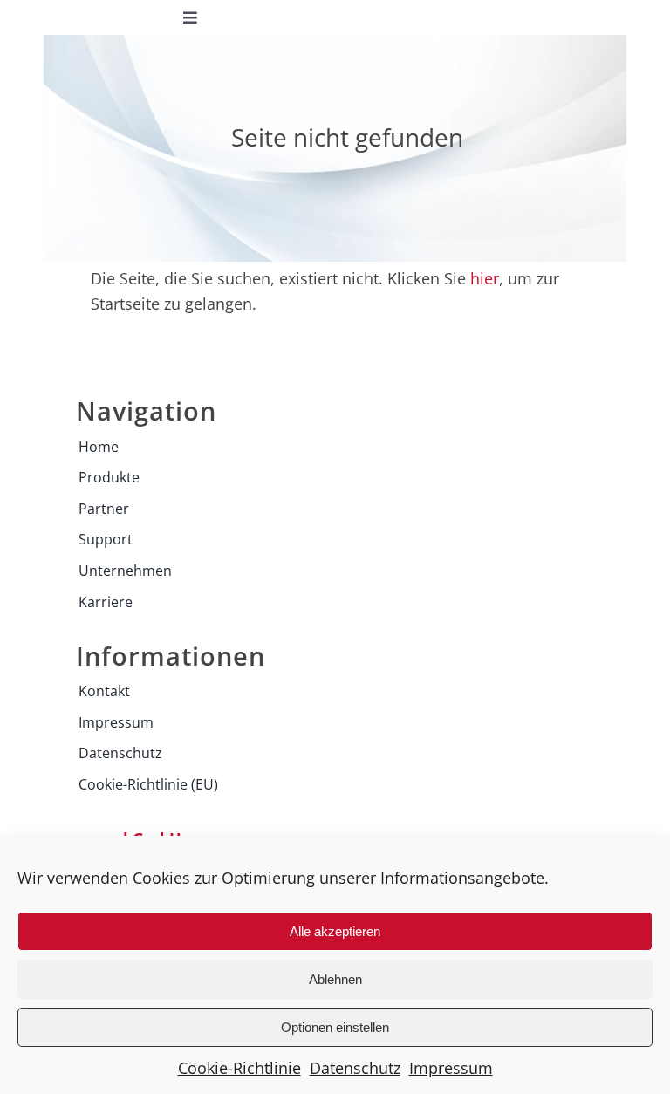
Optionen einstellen (335, 1027)
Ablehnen (335, 979)
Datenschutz (355, 1067)
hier (484, 278)
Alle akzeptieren (335, 931)
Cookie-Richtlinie (239, 1067)
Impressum (451, 1067)
